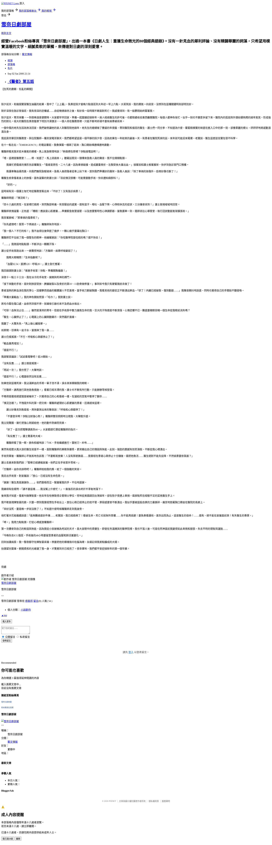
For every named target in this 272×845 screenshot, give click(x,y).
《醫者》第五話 (21, 81)
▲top (4, 615)
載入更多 (7, 621)
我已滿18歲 (8, 839)
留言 (35, 601)
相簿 (10, 60)
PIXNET (112, 801)
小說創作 (26, 609)
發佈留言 (7, 641)
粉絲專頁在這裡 (7, 708)
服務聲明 (166, 801)
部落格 (11, 64)
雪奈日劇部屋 (16, 24)
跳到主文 (6, 33)
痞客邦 (29, 601)
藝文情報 (27, 54)
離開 (18, 839)
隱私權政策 (154, 801)
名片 (10, 68)
